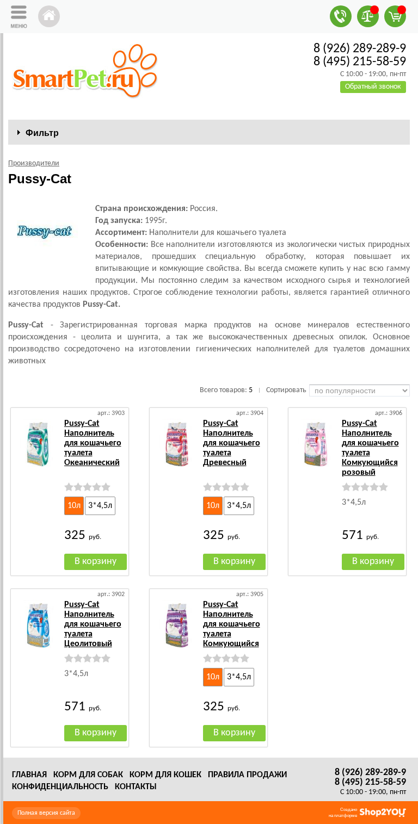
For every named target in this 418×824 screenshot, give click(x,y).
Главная (29, 775)
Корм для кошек (165, 775)
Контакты (136, 787)
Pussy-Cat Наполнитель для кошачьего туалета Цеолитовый (92, 624)
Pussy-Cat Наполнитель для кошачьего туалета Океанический (92, 443)
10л (74, 505)
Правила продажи (247, 775)
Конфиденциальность (60, 787)
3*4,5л (100, 505)
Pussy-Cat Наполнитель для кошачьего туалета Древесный (231, 443)
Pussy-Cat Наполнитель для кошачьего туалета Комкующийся (231, 624)
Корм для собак (88, 775)
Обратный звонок (373, 87)
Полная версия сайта (46, 813)
